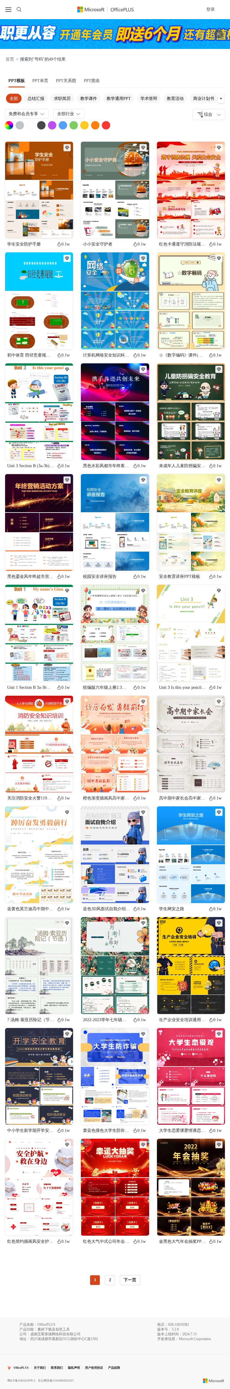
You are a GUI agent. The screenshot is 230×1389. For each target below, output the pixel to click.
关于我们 (40, 1367)
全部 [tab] (14, 98)
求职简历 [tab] (62, 98)
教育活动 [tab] (175, 98)
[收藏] (49, 229)
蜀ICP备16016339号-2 (21, 1380)
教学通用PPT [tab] (119, 98)
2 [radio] (110, 1280)
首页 (10, 59)
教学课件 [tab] (88, 98)
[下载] (63, 229)
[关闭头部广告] (218, 34)
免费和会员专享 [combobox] (23, 114)
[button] (221, 98)
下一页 (130, 1280)
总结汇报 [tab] (36, 98)
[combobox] (209, 114)
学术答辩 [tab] (148, 98)
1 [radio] (95, 1280)
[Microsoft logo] (214, 1380)
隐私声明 (74, 1367)
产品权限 (114, 1367)
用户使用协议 (94, 1367)
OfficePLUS (21, 1367)
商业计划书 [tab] (203, 98)
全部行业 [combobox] (65, 114)
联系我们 (57, 1367)
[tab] (16, 80)
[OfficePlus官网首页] (109, 9)
